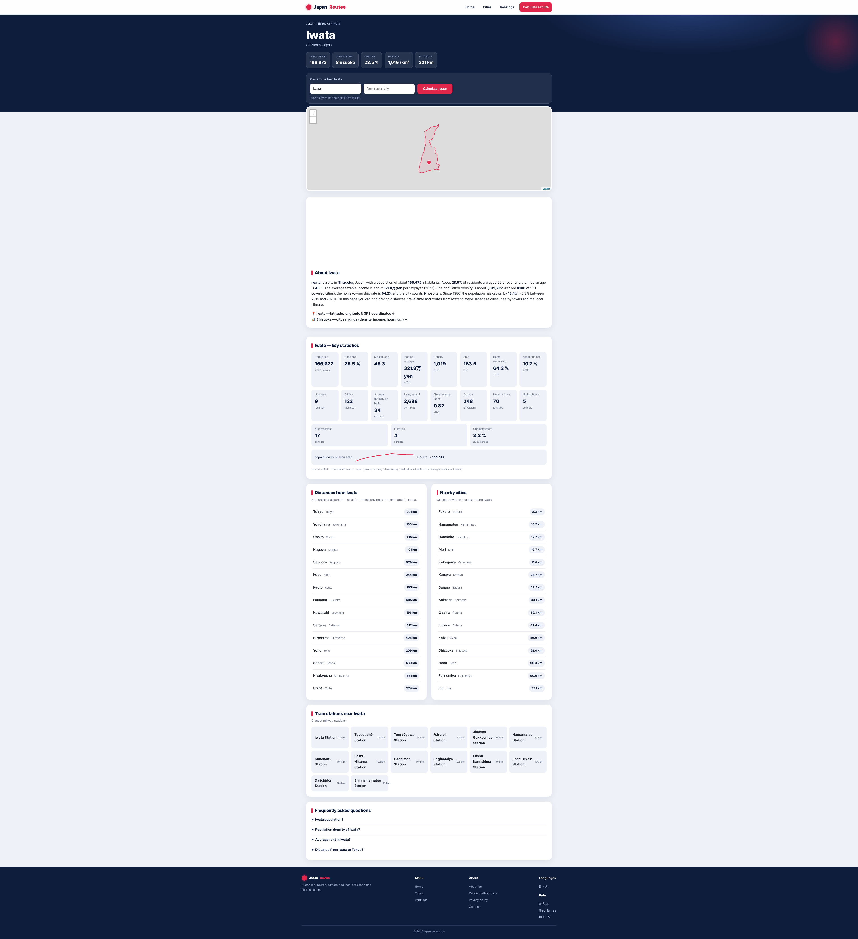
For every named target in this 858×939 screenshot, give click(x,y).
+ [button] (313, 113)
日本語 (543, 886)
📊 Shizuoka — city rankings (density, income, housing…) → (359, 319)
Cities (487, 7)
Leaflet (546, 188)
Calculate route (435, 88)
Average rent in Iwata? (333, 840)
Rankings (507, 7)
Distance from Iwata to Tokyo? (339, 850)
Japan (330, 7)
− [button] (313, 120)
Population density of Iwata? (337, 830)
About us (475, 886)
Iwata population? (329, 819)
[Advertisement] (429, 236)
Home (469, 7)
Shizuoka (323, 23)
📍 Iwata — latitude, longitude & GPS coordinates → (353, 313)
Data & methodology (483, 893)
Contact (474, 906)
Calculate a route (536, 7)
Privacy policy (478, 900)
